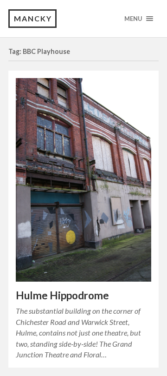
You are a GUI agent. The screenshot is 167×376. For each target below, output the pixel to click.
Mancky (33, 18)
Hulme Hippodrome (62, 295)
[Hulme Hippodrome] (83, 180)
